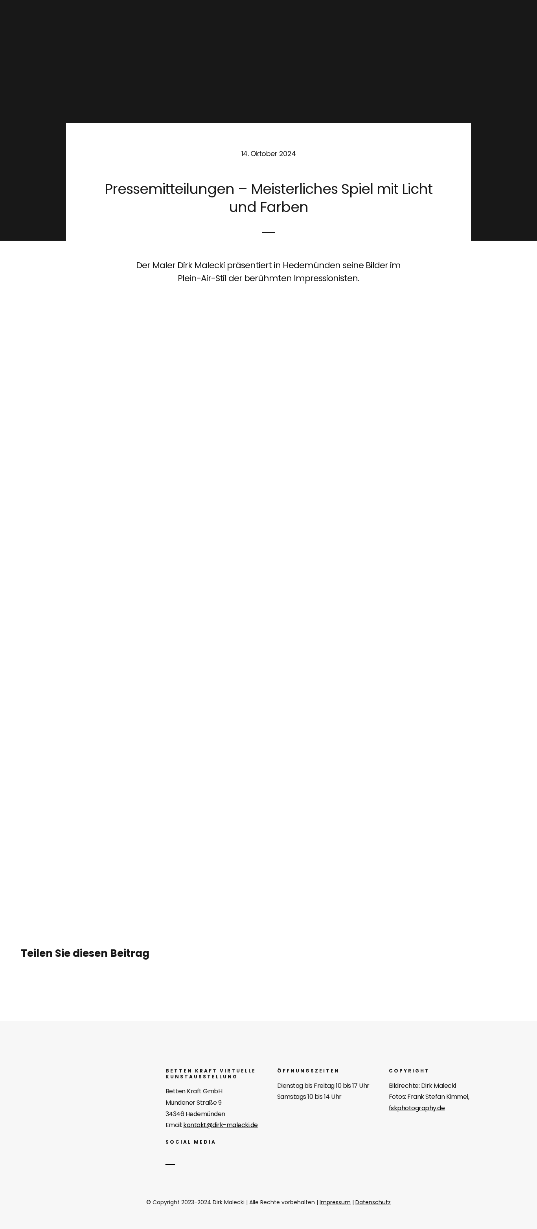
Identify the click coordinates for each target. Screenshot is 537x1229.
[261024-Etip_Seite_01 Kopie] (268, 682)
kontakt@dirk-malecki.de (220, 1125)
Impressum (335, 1202)
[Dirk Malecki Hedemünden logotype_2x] (73, 1071)
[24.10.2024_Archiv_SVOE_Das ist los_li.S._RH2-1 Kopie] (268, 538)
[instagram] (170, 1159)
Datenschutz (373, 1202)
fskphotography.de (417, 1108)
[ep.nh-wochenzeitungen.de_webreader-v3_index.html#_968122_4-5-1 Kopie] (268, 306)
